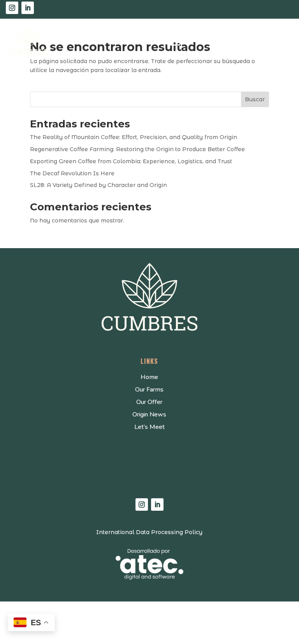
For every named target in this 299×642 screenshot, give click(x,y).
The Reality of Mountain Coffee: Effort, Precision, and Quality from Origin (133, 137)
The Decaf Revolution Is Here (72, 173)
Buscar (255, 99)
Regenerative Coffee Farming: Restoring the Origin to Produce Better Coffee (137, 149)
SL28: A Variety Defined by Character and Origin (98, 185)
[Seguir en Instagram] (12, 8)
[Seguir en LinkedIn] (27, 8)
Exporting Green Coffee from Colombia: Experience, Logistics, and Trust (131, 161)
